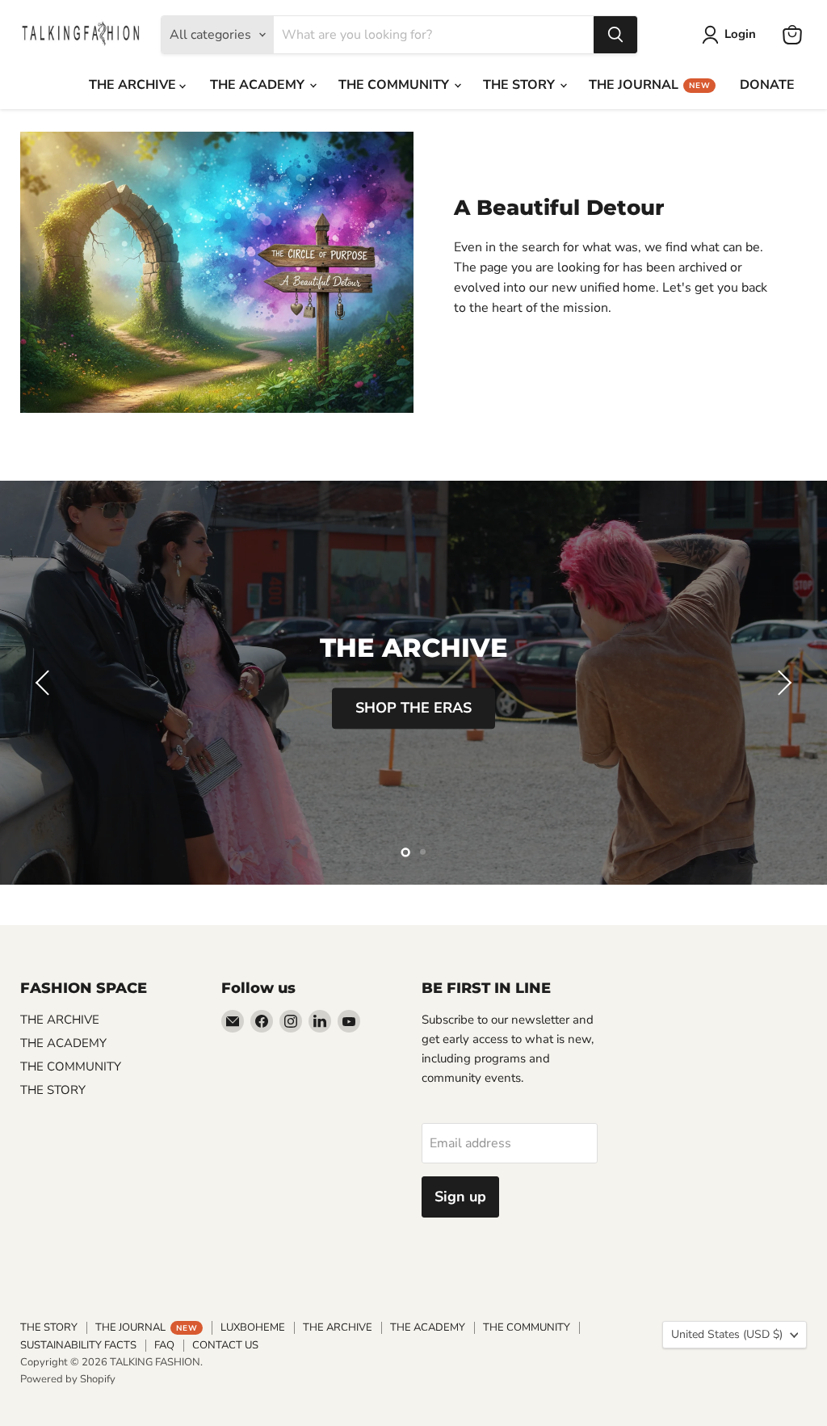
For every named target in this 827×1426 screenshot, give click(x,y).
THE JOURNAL (649, 85)
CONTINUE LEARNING (413, 711)
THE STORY (520, 85)
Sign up (460, 1196)
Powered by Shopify (67, 1379)
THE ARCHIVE (134, 85)
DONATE (767, 85)
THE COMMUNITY (395, 85)
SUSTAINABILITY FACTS (78, 1345)
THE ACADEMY (259, 85)
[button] (44, 683)
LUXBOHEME (252, 1327)
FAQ (164, 1345)
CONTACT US (225, 1345)
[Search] (615, 34)
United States (727, 1334)
